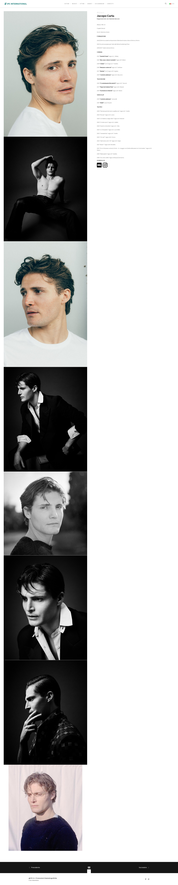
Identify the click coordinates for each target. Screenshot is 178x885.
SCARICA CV (101, 160)
